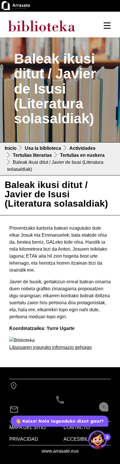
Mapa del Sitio (27, 427)
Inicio (11, 148)
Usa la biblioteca (43, 148)
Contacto (76, 427)
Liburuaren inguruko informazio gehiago (50, 347)
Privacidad (23, 439)
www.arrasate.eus (60, 451)
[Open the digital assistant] (97, 439)
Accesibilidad (81, 439)
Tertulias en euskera (82, 155)
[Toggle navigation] (107, 25)
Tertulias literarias (32, 155)
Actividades (82, 148)
